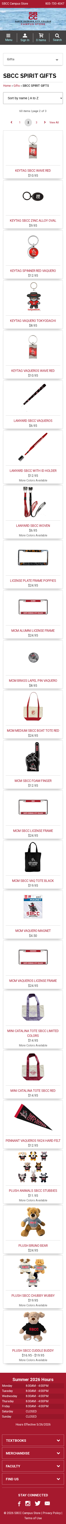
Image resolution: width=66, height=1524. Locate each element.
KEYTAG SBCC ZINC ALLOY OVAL (33, 220)
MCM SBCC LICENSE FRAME (33, 831)
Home (7, 85)
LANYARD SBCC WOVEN (33, 526)
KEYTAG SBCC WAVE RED (33, 170)
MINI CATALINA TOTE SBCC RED (33, 1091)
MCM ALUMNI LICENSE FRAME (33, 631)
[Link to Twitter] (38, 1504)
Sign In (25, 40)
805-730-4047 (54, 3)
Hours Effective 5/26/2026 (33, 1424)
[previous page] (11, 122)
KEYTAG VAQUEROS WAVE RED (33, 371)
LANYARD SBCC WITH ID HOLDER (33, 471)
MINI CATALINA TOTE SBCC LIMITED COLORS (33, 1033)
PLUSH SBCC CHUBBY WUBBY (33, 1295)
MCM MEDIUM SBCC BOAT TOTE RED (33, 730)
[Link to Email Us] (47, 1504)
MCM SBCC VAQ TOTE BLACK (33, 881)
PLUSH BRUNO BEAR (33, 1245)
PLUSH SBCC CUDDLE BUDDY (33, 1350)
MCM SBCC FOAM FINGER (33, 781)
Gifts (17, 85)
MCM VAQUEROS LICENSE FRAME (33, 981)
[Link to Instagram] (28, 1504)
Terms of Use (33, 1518)
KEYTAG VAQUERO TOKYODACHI (33, 321)
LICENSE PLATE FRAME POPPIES (33, 581)
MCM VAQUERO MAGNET (33, 931)
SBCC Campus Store (15, 3)
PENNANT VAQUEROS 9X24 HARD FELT (33, 1141)
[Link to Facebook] (19, 1504)
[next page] (45, 122)
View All (54, 122)
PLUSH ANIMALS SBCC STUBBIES (33, 1191)
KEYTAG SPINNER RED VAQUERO (33, 271)
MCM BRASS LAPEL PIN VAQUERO (33, 680)
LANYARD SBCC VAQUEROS (33, 421)
